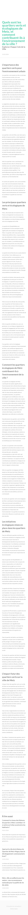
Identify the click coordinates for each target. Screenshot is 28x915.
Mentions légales (14, 908)
